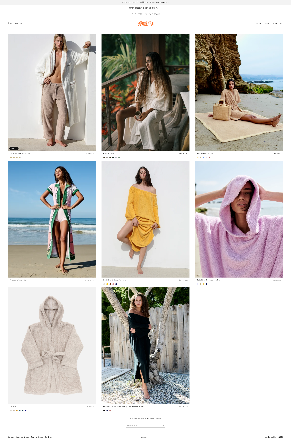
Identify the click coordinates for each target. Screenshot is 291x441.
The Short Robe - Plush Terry (205, 153)
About (267, 23)
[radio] (11, 157)
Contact (11, 437)
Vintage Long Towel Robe (18, 280)
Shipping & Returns (22, 437)
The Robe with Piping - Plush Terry (20, 153)
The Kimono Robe (108, 153)
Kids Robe (13, 407)
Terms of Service (37, 437)
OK (163, 425)
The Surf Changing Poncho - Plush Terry (209, 280)
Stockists (48, 437)
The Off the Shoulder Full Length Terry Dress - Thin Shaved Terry (123, 407)
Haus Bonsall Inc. (270, 437)
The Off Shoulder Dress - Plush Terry (114, 280)
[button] (10, 23)
